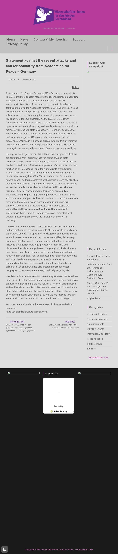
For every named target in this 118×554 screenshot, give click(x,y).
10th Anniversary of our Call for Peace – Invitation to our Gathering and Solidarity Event (99, 271)
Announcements (29, 79)
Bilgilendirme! (94, 298)
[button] (4, 549)
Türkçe (75, 87)
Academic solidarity (97, 319)
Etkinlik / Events (95, 329)
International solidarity (99, 334)
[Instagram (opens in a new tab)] (104, 48)
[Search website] (109, 49)
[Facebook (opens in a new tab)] (99, 48)
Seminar (91, 348)
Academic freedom (97, 314)
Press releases (95, 339)
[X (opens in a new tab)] (95, 48)
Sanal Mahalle (94, 343)
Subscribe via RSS (99, 357)
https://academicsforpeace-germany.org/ (26, 311)
